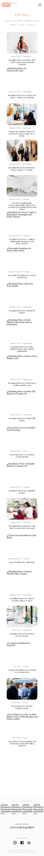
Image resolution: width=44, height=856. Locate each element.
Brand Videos (27, 56)
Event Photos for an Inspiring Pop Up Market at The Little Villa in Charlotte (22, 743)
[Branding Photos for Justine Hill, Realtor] (22, 401)
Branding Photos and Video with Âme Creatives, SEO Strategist (22, 527)
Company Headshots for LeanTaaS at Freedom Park (22, 671)
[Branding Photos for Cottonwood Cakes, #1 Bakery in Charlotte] (22, 78)
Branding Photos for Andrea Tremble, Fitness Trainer (22, 599)
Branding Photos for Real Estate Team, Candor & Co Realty (22, 168)
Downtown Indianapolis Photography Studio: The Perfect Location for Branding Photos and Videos (22, 206)
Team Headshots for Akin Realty (22, 562)
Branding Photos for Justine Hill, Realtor (22, 419)
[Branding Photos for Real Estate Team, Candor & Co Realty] (22, 150)
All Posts (26, 666)
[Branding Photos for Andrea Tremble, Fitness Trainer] (22, 581)
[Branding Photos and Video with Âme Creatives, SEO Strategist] (22, 509)
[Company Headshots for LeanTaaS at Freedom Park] (22, 653)
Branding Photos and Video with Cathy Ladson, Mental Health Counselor (22, 62)
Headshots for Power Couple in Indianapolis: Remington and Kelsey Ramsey (22, 241)
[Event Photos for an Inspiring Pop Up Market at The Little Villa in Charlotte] (22, 724)
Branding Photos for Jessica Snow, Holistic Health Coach (22, 384)
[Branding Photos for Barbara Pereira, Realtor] (22, 616)
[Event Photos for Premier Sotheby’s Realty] (22, 689)
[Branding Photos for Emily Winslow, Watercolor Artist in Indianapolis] (22, 330)
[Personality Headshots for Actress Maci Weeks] (22, 258)
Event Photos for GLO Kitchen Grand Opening (22, 455)
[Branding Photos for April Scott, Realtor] (22, 293)
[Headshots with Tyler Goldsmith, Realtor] (22, 473)
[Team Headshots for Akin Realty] (22, 545)
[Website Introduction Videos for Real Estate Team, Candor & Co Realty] (22, 114)
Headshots (26, 235)
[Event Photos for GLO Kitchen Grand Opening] (22, 437)
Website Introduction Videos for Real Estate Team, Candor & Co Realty (22, 133)
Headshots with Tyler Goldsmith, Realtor (22, 491)
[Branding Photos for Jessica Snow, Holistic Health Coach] (22, 366)
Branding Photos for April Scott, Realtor (22, 311)
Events (25, 451)
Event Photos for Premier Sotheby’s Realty (22, 707)
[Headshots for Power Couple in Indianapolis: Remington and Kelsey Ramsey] (22, 222)
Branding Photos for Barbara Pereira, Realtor (22, 634)
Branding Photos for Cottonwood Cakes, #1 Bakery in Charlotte (22, 96)
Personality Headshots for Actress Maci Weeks (22, 276)
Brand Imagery (27, 92)
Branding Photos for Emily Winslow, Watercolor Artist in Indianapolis (22, 349)
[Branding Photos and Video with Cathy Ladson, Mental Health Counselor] (22, 43)
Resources (26, 199)
